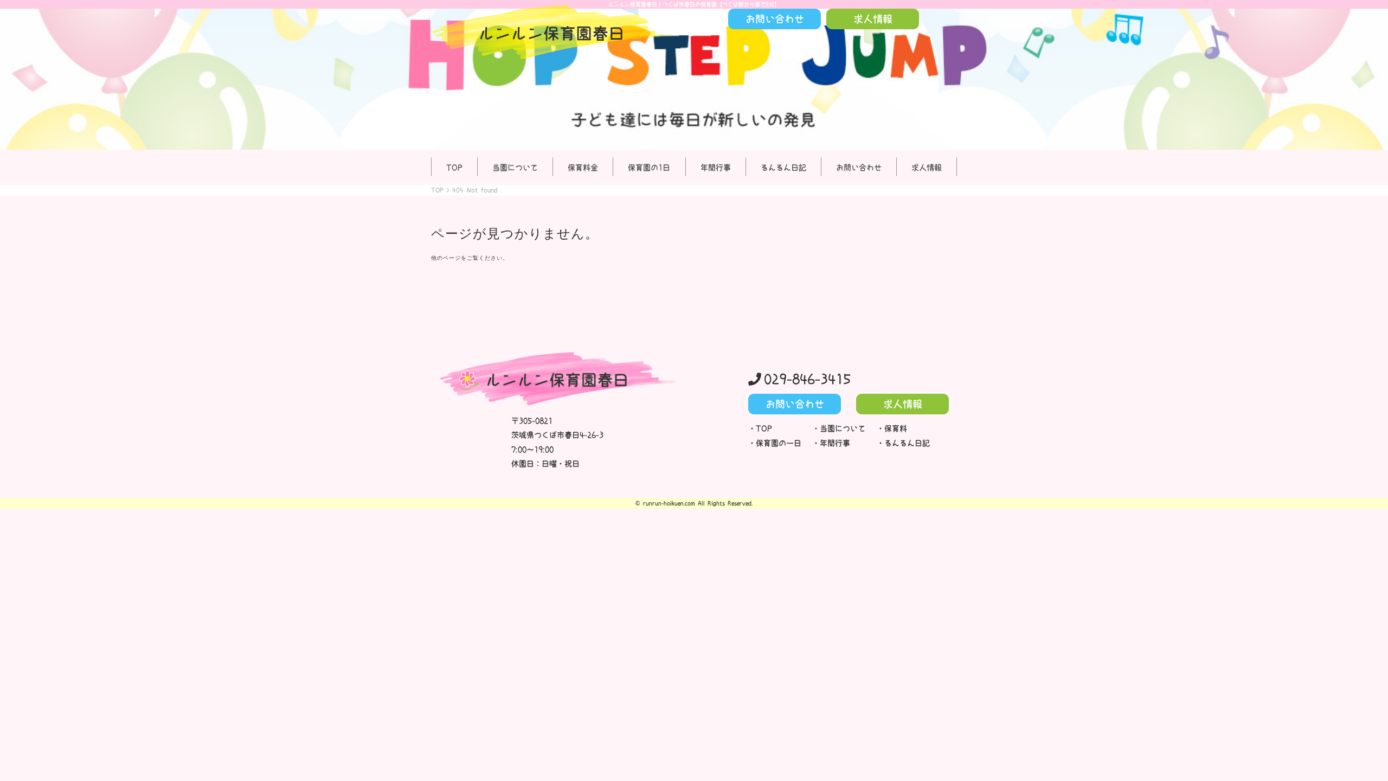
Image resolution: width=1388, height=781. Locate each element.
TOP (454, 167)
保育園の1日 (649, 167)
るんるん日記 (783, 167)
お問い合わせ (859, 167)
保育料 (895, 428)
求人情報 (926, 167)
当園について (515, 167)
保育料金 (583, 167)
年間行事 (716, 167)
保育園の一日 (778, 443)
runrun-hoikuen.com (669, 503)
